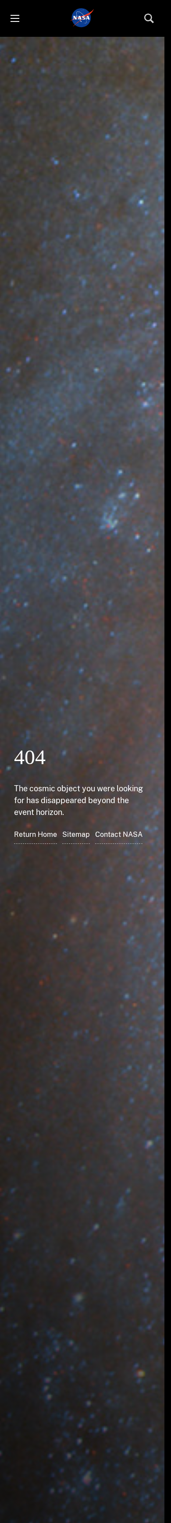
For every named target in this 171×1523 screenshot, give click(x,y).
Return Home (35, 834)
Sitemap (76, 834)
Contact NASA (118, 834)
